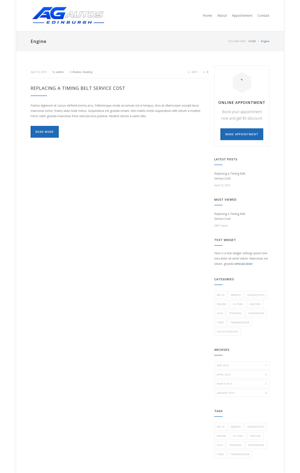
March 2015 (242, 383)
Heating (87, 72)
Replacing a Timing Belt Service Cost (78, 88)
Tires (220, 322)
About (222, 15)
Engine (221, 304)
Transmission (240, 322)
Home (207, 15)
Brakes (77, 72)
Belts (220, 294)
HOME (252, 41)
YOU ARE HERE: (237, 41)
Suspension (256, 313)
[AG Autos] (68, 15)
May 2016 (242, 365)
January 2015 (242, 392)
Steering (235, 313)
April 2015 (242, 374)
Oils (220, 313)
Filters (238, 304)
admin (60, 72)
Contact (263, 15)
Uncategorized (227, 331)
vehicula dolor (243, 264)
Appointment (242, 15)
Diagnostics (255, 294)
